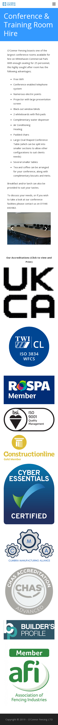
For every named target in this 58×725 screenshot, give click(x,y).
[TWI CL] (29, 346)
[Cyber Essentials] (29, 494)
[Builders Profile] (29, 629)
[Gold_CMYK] (29, 447)
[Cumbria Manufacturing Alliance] (29, 545)
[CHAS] (29, 591)
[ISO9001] (29, 419)
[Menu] (54, 4)
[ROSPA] (29, 390)
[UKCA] (29, 293)
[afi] (29, 674)
